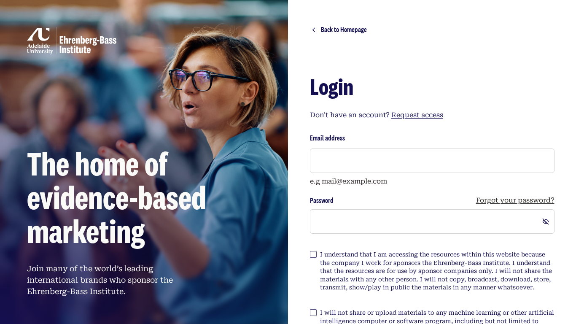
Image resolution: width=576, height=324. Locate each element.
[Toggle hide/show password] (545, 221)
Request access (417, 115)
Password (322, 200)
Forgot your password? (515, 200)
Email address (327, 138)
